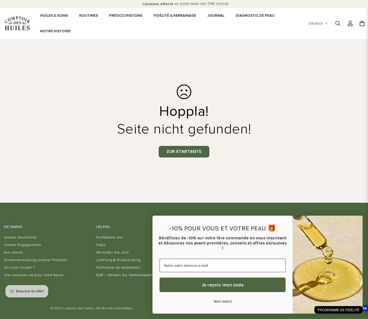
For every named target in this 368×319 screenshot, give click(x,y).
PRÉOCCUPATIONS (125, 15)
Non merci (223, 301)
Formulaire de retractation (118, 267)
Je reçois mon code (223, 285)
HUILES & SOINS (54, 15)
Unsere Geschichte (20, 237)
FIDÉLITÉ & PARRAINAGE (175, 15)
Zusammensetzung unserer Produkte (35, 260)
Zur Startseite (184, 151)
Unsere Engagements (22, 245)
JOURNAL (215, 15)
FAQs (100, 245)
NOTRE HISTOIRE (55, 31)
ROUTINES (88, 15)
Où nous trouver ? (19, 267)
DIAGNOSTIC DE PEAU (255, 15)
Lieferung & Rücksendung (118, 260)
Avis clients (13, 252)
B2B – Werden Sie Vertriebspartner (126, 275)
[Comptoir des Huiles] (17, 23)
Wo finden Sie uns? (112, 252)
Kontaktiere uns (109, 237)
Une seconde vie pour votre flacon (34, 275)
